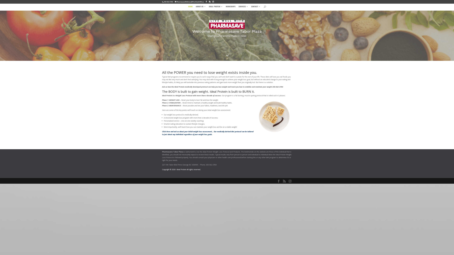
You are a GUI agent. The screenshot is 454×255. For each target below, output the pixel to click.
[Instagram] (213, 2)
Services (242, 7)
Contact (254, 7)
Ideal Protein (214, 7)
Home (190, 7)
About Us (199, 7)
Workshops (231, 7)
